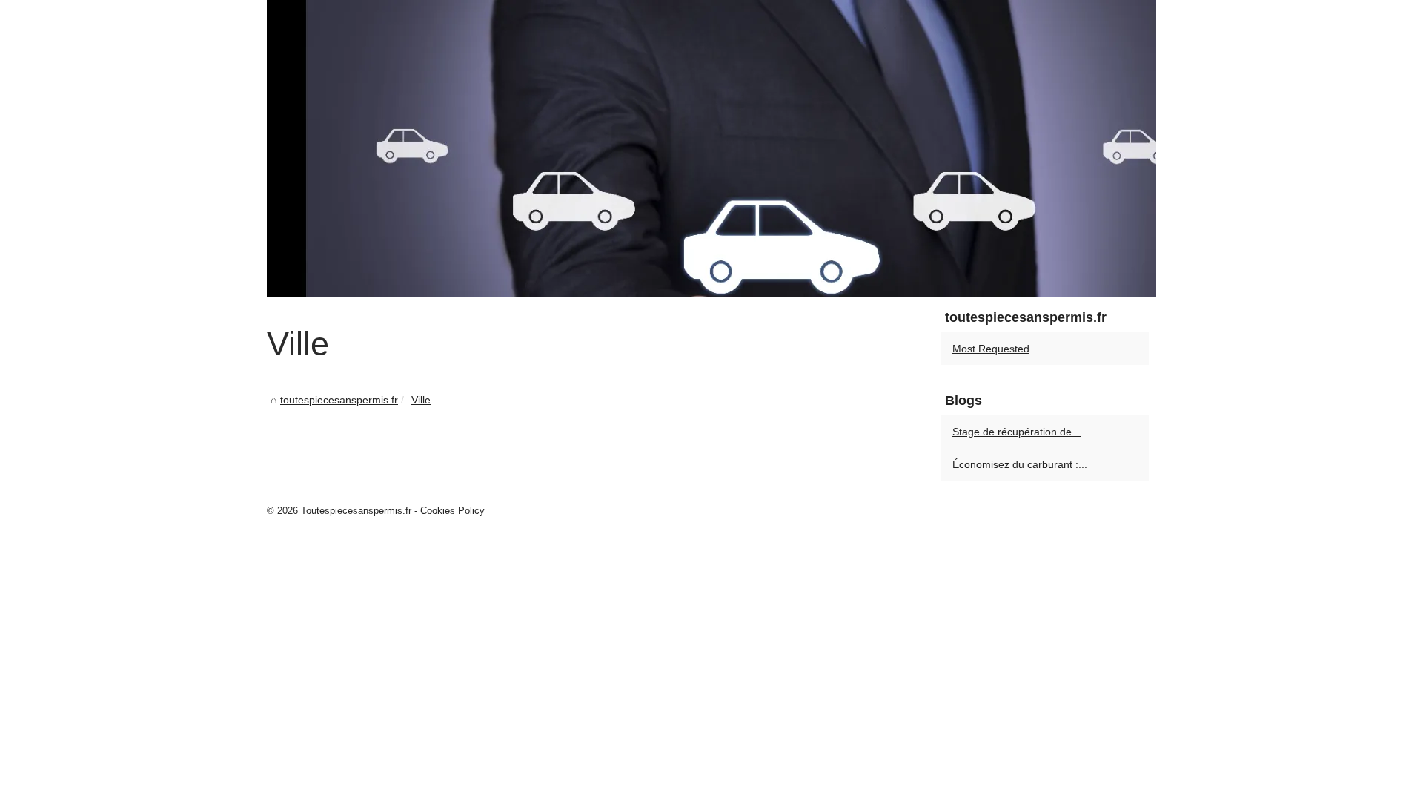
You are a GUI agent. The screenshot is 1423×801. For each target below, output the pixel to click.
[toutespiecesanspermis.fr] (711, 148)
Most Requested (990, 349)
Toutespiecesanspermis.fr (356, 510)
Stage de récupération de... (1016, 432)
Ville (421, 400)
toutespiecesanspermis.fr (339, 400)
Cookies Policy (452, 510)
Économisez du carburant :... (1019, 464)
